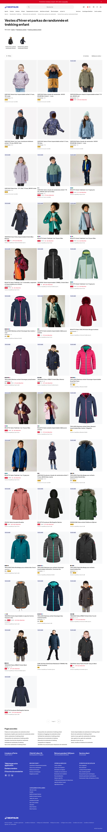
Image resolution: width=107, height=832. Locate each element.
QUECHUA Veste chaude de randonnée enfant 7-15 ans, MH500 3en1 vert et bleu (52, 190)
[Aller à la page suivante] (59, 721)
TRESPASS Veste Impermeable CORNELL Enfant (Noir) (53, 282)
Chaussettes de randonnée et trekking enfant (50, 732)
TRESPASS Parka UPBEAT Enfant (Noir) (16, 665)
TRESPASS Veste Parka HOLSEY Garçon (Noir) (83, 663)
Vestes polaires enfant (34, 29)
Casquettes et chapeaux (44, 742)
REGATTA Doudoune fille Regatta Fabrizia (49, 522)
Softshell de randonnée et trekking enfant (49, 736)
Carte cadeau (97, 11)
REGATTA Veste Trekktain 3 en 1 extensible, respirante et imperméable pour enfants (21, 283)
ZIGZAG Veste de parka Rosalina (14, 522)
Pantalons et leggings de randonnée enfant (49, 734)
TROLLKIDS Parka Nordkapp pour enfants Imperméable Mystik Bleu (82, 476)
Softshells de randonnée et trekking (14, 742)
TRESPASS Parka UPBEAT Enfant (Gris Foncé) (83, 616)
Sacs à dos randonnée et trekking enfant (15, 744)
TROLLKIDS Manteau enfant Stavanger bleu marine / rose (20, 331)
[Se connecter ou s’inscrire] (97, 7)
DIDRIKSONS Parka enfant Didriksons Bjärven (83, 522)
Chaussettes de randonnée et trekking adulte (17, 738)
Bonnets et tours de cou (77, 740)
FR (89, 7)
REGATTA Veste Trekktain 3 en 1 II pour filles (50, 238)
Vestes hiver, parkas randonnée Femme (23, 47)
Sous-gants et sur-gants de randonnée (81, 738)
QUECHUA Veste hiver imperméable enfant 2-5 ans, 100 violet (20, 95)
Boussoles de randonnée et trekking (47, 740)
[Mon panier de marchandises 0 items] (100, 7)
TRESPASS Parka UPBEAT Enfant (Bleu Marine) (50, 379)
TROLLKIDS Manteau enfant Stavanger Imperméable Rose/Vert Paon (85, 380)
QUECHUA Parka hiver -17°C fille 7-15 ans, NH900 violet (20, 188)
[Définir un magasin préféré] (83, 7)
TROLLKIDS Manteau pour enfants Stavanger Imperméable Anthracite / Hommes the (50, 568)
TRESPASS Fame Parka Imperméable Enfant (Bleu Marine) (19, 237)
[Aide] (93, 7)
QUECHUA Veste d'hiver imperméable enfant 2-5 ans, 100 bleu (53, 142)
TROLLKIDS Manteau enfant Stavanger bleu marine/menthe (50, 616)
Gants (13, 29)
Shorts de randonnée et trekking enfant (81, 734)
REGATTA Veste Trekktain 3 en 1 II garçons (82, 190)
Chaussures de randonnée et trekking (48, 738)
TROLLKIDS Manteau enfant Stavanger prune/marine (20, 379)
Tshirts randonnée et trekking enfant (14, 736)
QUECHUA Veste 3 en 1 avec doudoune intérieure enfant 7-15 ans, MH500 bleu (19, 142)
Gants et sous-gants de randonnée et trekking (83, 736)
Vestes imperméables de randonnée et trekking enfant (85, 732)
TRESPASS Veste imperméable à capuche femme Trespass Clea (19, 616)
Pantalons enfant (21, 29)
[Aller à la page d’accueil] (11, 7)
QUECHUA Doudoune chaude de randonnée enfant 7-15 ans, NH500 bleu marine (53, 476)
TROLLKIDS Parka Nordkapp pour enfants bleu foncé (20, 567)
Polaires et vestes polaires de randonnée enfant (17, 732)
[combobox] (97, 56)
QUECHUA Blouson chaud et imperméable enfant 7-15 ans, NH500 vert (86, 95)
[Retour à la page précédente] (48, 721)
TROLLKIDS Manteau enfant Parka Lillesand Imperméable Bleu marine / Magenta (83, 427)
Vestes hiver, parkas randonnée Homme (10, 47)
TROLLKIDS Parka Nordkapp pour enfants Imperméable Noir (82, 568)
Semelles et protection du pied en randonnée (16, 740)
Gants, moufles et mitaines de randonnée (82, 742)
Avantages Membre (87, 11)
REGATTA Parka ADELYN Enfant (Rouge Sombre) (84, 329)
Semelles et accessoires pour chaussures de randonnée (52, 744)
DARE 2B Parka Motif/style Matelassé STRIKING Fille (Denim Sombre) (52, 664)
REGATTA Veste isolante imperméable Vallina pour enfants (52, 331)
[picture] (21, 76)
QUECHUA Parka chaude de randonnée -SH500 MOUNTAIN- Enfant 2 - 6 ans (51, 95)
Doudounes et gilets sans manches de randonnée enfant (19, 734)
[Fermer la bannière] (101, 2)
